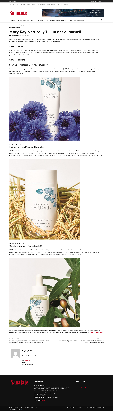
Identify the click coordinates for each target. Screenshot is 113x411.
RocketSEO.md (16, 409)
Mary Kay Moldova (14, 35)
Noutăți (16, 25)
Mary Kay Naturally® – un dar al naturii (45, 31)
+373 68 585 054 (56, 397)
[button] (101, 20)
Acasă (10, 25)
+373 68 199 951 (47, 397)
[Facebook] (76, 387)
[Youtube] (85, 387)
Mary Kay (27, 360)
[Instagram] (81, 387)
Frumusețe (17, 27)
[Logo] (23, 12)
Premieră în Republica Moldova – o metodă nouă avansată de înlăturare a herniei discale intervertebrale (81, 341)
